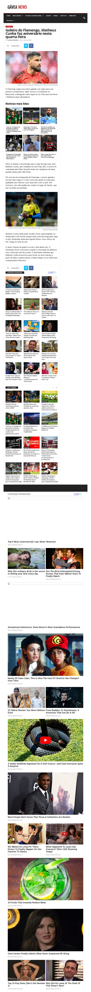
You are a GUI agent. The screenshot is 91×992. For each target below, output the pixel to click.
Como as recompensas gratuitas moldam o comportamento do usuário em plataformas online (13, 130)
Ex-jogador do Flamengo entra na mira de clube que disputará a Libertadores (13, 156)
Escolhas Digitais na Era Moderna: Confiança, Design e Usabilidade (30, 429)
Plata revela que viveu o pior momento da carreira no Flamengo (48, 156)
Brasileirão (17, 15)
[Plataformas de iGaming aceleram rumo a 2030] (14, 397)
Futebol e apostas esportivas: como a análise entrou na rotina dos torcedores (49, 407)
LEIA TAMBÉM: (11, 387)
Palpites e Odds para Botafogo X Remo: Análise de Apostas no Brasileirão (13, 453)
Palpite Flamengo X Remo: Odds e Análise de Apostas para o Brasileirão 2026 (31, 478)
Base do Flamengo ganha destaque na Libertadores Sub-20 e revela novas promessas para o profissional (49, 454)
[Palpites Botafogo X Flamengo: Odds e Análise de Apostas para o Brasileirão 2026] (50, 468)
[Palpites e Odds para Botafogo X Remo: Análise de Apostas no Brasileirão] (14, 443)
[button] (84, 18)
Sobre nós (72, 15)
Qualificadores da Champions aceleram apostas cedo (31, 406)
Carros (48, 15)
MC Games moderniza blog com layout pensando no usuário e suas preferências (32, 453)
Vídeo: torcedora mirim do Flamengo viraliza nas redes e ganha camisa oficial (31, 156)
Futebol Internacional (33, 15)
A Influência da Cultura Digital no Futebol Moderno (50, 428)
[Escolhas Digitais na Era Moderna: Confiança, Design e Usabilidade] (32, 419)
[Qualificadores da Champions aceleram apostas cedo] (32, 397)
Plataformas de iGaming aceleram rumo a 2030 (12, 406)
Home (8, 15)
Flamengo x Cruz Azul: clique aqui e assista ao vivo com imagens (31, 128)
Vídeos (55, 15)
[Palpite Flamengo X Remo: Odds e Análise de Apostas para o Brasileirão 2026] (32, 468)
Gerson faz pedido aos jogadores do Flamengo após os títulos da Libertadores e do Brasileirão (48, 130)
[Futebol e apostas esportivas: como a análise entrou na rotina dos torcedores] (50, 397)
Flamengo (9, 26)
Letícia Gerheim (13, 40)
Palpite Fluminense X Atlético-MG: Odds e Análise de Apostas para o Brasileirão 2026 (14, 479)
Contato (63, 15)
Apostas (10, 20)
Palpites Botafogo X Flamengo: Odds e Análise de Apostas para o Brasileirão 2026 (50, 479)
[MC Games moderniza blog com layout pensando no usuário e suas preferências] (32, 443)
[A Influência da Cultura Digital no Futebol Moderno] (50, 419)
